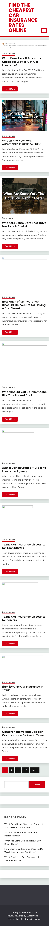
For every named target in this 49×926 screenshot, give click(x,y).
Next (34, 770)
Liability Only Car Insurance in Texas (22, 688)
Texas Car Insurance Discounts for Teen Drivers (23, 546)
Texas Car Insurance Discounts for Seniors (23, 618)
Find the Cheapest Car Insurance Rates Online (23, 18)
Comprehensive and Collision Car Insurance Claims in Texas (23, 733)
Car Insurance (8, 53)
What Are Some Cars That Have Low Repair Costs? (24, 224)
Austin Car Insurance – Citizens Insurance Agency (24, 469)
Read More (10, 89)
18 (25, 770)
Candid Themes (32, 919)
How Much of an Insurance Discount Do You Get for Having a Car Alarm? (24, 305)
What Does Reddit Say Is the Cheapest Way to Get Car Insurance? (21, 61)
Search (37, 785)
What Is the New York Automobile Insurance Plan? (21, 142)
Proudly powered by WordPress (22, 915)
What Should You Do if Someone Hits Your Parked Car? (24, 393)
